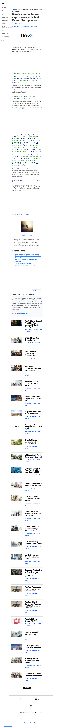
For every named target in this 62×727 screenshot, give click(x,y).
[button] (27, 688)
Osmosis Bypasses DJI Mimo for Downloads (33, 484)
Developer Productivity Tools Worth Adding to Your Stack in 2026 (34, 470)
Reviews (4, 33)
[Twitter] (39, 699)
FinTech (4, 17)
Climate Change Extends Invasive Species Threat (31, 442)
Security (4, 30)
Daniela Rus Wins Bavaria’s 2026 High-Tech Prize (33, 513)
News (4, 8)
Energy (4, 21)
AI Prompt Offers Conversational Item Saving (32, 498)
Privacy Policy (33, 723)
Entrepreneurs (4, 27)
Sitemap (26, 723)
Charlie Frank (27, 236)
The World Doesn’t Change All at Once (32, 620)
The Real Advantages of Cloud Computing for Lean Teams (33, 589)
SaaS (4, 24)
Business (4, 11)
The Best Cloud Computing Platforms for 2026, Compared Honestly (33, 605)
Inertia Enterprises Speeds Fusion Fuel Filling (32, 557)
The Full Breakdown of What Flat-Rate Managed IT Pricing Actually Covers (33, 324)
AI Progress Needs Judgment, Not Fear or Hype (33, 427)
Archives (4, 37)
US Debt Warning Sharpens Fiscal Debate (33, 543)
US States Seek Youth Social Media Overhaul (33, 456)
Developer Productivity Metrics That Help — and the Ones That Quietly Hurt (34, 573)
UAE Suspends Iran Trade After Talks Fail (33, 646)
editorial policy (23, 313)
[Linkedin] (36, 699)
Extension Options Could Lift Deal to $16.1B (31, 383)
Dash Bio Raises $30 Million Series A (32, 633)
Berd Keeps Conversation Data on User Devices (33, 368)
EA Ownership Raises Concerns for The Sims (33, 675)
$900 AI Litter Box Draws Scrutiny (32, 339)
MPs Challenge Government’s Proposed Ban (30, 353)
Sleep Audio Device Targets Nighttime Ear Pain (33, 398)
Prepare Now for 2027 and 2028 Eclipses (33, 413)
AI (3, 14)
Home (13, 9)
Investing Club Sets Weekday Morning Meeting (32, 661)
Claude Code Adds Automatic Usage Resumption (32, 529)
